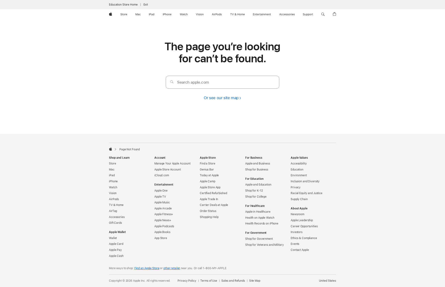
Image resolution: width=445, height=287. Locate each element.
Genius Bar (207, 169)
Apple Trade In (209, 199)
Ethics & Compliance (304, 238)
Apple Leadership (302, 220)
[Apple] (110, 149)
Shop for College (256, 196)
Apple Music (162, 202)
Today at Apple (209, 175)
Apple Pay (115, 250)
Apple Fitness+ (163, 214)
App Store (160, 238)
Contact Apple (300, 250)
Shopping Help (209, 217)
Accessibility (299, 163)
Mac (111, 169)
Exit (145, 4)
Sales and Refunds (233, 280)
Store (112, 163)
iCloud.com (161, 175)
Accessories (117, 217)
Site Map (254, 280)
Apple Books (162, 232)
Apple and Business (257, 163)
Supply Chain (299, 199)
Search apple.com (193, 82)
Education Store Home (123, 4)
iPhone (113, 181)
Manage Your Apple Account (172, 163)
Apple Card (116, 244)
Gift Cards (115, 222)
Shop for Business (256, 169)
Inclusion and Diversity (305, 181)
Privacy (296, 187)
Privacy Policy (187, 280)
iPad (112, 175)
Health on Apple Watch (259, 217)
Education (297, 169)
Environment (299, 175)
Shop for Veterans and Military (264, 244)
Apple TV (160, 196)
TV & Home (116, 205)
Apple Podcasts (164, 226)
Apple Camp (207, 181)
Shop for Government (259, 238)
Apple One (161, 190)
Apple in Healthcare (257, 211)
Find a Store (207, 163)
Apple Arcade (163, 208)
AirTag (113, 211)
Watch (113, 187)
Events (295, 244)
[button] (323, 14)
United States (327, 280)
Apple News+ (162, 220)
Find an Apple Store (146, 268)
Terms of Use (208, 280)
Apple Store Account (167, 169)
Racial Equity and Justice (306, 193)
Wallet (113, 238)
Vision (113, 193)
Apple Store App (210, 187)
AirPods (114, 199)
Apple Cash (116, 256)
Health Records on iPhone (261, 223)
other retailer (171, 268)
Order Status (208, 211)
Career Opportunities (304, 226)
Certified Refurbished (213, 193)
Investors (296, 232)
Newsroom (297, 214)
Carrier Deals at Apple (214, 205)
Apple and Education (258, 184)
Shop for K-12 (254, 190)
